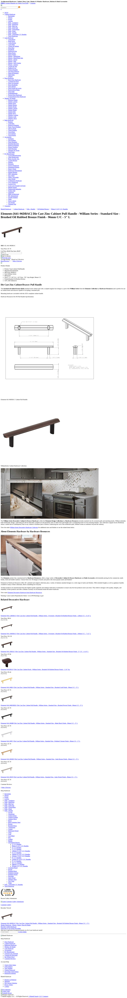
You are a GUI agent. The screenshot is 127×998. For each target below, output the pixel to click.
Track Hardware (13, 36)
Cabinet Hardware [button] (9, 14)
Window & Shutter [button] (10, 98)
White (10, 883)
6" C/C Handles (16, 852)
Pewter (10, 869)
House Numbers (13, 147)
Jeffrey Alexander (13, 177)
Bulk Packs (11, 41)
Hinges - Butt (12, 61)
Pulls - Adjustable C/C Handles (17, 34)
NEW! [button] (6, 12)
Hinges (10, 17)
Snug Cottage (12, 201)
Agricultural (11, 39)
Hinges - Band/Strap (14, 56)
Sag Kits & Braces (13, 71)
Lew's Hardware (13, 182)
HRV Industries (12, 174)
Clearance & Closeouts (11, 953)
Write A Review (17, 261)
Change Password (9, 970)
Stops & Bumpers (13, 73)
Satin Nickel (11, 878)
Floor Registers (12, 142)
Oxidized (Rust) (13, 868)
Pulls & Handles (13, 70)
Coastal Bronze (12, 160)
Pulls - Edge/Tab (13, 28)
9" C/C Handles (16, 861)
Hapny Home (12, 169)
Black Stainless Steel (14, 822)
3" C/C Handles (16, 844)
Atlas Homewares (13, 157)
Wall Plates (11, 152)
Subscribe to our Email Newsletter (11, 928)
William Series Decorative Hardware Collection (24, 527)
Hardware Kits (12, 51)
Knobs (10, 19)
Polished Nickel (12, 874)
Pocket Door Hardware (15, 95)
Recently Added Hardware (8, 927)
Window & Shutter (10, 947)
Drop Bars (11, 48)
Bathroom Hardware (10, 945)
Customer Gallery (6, 905)
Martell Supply (12, 187)
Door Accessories (13, 83)
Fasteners (11, 138)
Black (10, 821)
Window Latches (13, 115)
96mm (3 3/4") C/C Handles (20, 846)
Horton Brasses (12, 172)
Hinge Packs (12, 53)
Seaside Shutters (13, 197)
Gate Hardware (8, 948)
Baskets (10, 122)
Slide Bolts (11, 75)
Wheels (10, 76)
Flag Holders (12, 140)
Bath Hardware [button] (8, 120)
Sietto (10, 199)
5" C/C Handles (16, 849)
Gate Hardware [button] (8, 38)
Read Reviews (5, 261)
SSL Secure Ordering (10, 983)
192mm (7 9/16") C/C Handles (21, 856)
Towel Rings (12, 133)
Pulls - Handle (12, 33)
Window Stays (12, 118)
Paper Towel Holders (14, 127)
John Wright (11, 179)
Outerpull (11, 192)
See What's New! (9, 957)
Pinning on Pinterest (10, 980)
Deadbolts (11, 49)
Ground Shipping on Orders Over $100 (14, 3)
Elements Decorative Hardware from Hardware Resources (25, 592)
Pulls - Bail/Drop (13, 24)
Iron (9, 837)
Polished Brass (12, 871)
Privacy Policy (8, 985)
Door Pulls (11, 91)
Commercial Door (13, 81)
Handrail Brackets (13, 144)
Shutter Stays (12, 113)
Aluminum (11, 814)
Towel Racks (12, 135)
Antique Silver (12, 819)
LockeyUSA (12, 184)
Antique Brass (12, 815)
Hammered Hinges (13, 167)
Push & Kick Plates (14, 90)
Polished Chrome (13, 873)
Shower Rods (12, 128)
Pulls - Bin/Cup (12, 26)
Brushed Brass (12, 826)
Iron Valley (11, 175)
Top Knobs (11, 202)
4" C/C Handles (16, 847)
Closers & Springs (13, 46)
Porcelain (11, 876)
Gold (9, 834)
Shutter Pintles (12, 110)
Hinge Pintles (12, 54)
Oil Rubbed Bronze (14, 842)
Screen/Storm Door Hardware (17, 96)
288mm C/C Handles (18, 864)
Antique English (13, 817)
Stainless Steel (12, 879)
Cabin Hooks (12, 43)
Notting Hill (11, 191)
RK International (13, 196)
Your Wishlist (8, 968)
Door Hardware (9, 942)
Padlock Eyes (12, 68)
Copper (10, 829)
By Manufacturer (9, 952)
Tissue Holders (12, 130)
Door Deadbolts (13, 85)
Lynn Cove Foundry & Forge (16, 186)
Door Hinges (12, 86)
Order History (8, 966)
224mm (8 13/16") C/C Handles (21, 859)
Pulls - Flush (12, 31)
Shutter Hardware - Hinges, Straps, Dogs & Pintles (16, 925)
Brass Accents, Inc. (13, 159)
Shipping (7, 981)
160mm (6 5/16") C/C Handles (21, 854)
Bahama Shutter (13, 100)
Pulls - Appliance (13, 23)
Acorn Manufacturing (14, 155)
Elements (11, 164)
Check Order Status (10, 965)
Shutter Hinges (12, 105)
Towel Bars (11, 132)
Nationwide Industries (14, 189)
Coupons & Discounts (10, 955)
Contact (6, 986)
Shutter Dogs (12, 103)
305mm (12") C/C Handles (20, 866)
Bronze (10, 824)
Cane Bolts (11, 44)
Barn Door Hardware (14, 80)
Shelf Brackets (12, 149)
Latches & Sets (12, 66)
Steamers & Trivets (13, 150)
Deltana (10, 162)
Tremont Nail (12, 204)
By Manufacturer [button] (9, 154)
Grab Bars (11, 123)
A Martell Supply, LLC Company (38, 996)
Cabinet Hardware (9, 943)
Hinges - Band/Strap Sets (15, 58)
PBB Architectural (13, 194)
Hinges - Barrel (12, 60)
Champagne (11, 827)
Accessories (7, 950)
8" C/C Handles (16, 858)
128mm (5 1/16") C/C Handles (21, 851)
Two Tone (11, 881)
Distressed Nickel (13, 831)
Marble (10, 841)
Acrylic (10, 812)
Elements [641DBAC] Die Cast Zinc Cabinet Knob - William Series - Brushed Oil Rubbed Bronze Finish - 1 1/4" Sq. (35, 669)
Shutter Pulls (12, 112)
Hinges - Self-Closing (14, 63)
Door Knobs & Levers (14, 88)
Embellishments (12, 93)
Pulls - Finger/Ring (13, 29)
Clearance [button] (7, 206)
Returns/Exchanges (10, 973)
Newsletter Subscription (11, 972)
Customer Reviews (10, 958)
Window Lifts (12, 117)
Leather (10, 839)
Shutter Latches (12, 108)
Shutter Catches (12, 102)
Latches (10, 21)
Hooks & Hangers (13, 125)
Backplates (11, 16)
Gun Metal (11, 836)
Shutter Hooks (12, 107)
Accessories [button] (7, 137)
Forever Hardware (13, 165)
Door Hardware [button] (9, 78)
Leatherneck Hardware (15, 181)
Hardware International (15, 170)
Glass (9, 832)
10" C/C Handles (17, 863)
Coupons (32, 3)
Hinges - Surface (13, 65)
